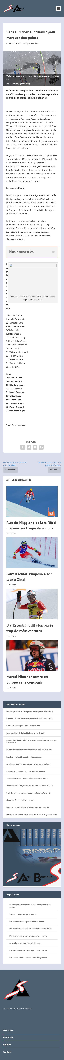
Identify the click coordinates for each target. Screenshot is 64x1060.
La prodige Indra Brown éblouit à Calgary (25, 943)
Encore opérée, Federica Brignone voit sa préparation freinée (29, 711)
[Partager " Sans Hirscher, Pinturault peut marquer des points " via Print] (41, 447)
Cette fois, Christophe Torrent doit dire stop (23, 726)
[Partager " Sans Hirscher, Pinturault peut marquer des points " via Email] (35, 447)
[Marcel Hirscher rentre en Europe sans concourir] (32, 655)
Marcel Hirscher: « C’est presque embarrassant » (28, 950)
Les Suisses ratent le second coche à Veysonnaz (28, 957)
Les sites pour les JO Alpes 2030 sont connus (24, 757)
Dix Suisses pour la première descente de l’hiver (28, 936)
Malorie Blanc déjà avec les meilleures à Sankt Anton (30, 928)
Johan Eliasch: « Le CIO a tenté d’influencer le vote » (27, 778)
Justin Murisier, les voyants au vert (22, 914)
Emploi (7, 1044)
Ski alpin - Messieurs (31, 43)
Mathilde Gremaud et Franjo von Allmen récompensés (27, 807)
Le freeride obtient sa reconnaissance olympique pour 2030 (29, 749)
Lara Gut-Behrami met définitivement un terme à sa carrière (29, 718)
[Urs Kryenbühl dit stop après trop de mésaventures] (32, 604)
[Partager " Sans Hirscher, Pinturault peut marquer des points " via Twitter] (29, 447)
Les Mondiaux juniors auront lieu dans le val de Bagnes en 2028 (31, 814)
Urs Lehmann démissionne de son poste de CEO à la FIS (28, 793)
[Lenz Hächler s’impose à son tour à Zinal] (32, 552)
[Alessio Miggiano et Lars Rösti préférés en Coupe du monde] (32, 501)
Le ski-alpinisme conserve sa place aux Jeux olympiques (28, 764)
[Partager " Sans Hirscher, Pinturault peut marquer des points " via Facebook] (23, 447)
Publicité (8, 1037)
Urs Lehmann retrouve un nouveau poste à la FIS (25, 771)
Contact (7, 1051)
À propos (8, 1030)
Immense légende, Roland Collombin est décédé (25, 733)
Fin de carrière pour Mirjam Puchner (20, 800)
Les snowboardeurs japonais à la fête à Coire (26, 921)
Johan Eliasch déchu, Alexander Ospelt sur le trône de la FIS (29, 785)
